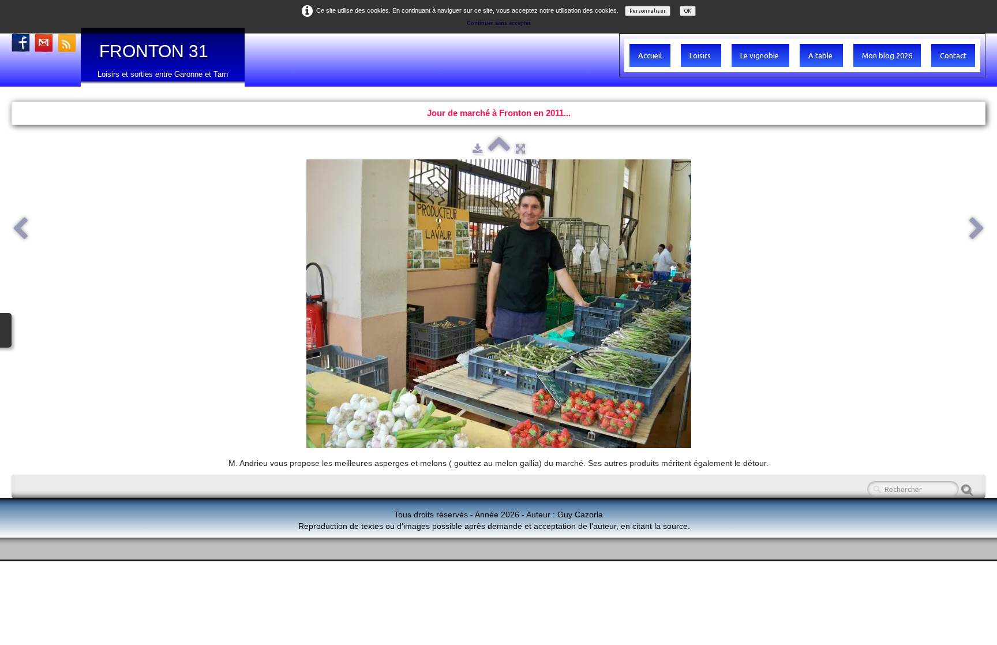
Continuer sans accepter (499, 23)
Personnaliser (647, 11)
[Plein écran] (520, 148)
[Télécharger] (477, 148)
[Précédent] (20, 229)
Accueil (650, 55)
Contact (953, 55)
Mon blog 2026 (887, 55)
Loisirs (701, 55)
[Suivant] (976, 229)
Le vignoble (760, 55)
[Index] (499, 148)
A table (821, 55)
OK (687, 11)
